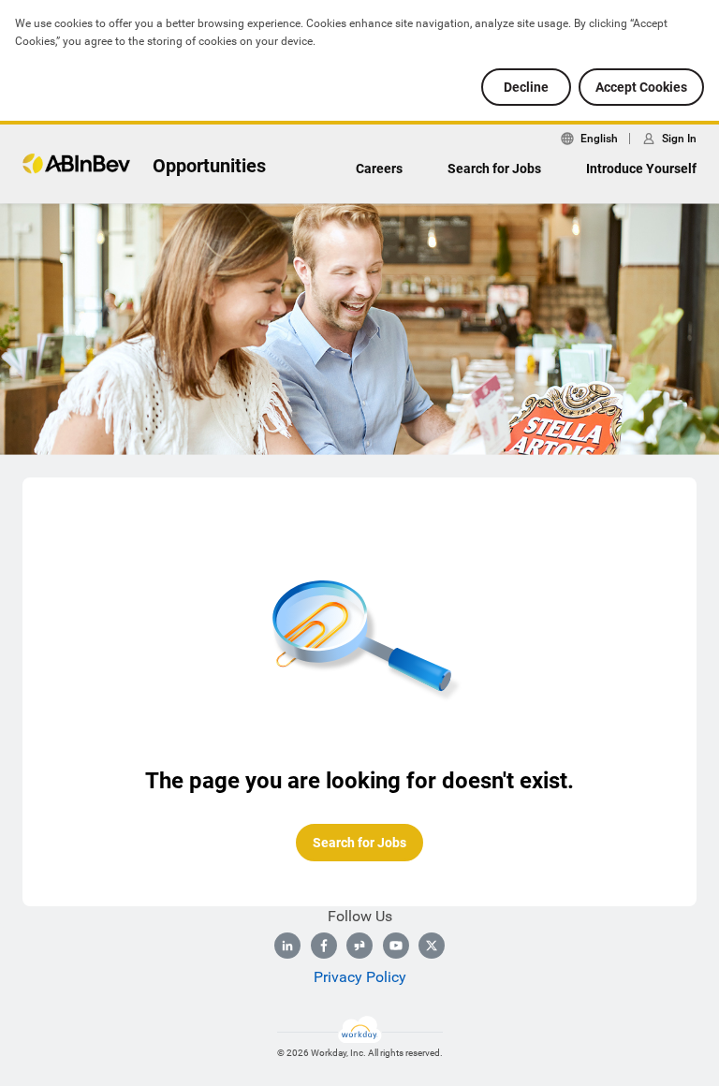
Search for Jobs (494, 168)
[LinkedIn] (287, 945)
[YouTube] (396, 945)
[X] (431, 945)
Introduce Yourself (641, 168)
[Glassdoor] (359, 945)
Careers (379, 168)
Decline (526, 87)
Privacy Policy (360, 977)
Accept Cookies (641, 87)
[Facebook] (324, 945)
